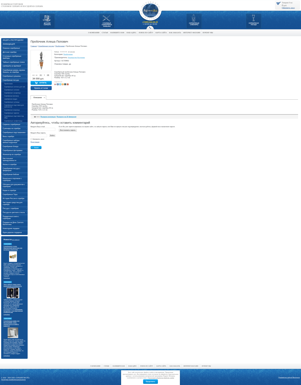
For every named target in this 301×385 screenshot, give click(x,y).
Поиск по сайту (146, 33)
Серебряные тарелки (11, 113)
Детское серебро (47, 24)
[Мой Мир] (65, 84)
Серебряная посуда (254, 24)
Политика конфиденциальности (13, 380)
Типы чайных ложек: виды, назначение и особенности (13, 285)
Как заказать (175, 33)
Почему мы (208, 33)
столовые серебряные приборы (107, 24)
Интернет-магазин (191, 33)
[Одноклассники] (62, 84)
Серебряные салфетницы (13, 121)
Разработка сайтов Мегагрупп (289, 377)
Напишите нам (117, 33)
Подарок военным (48, 117)
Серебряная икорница (12, 110)
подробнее (7, 278)
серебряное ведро (10, 99)
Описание (37, 97)
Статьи (105, 33)
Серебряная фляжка (11, 96)
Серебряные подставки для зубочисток (14, 106)
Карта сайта (161, 33)
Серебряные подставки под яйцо (14, 117)
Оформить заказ (288, 8)
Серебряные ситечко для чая (14, 87)
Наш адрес (131, 33)
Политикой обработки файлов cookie (161, 378)
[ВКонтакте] (58, 84)
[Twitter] (60, 84)
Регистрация (35, 142)
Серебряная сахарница (12, 93)
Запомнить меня (38, 139)
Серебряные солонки (11, 90)
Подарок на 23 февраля (66, 117)
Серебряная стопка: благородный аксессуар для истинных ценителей (13, 248)
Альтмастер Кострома (76, 57)
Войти (52, 135)
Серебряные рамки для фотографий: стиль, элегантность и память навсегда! (11, 323)
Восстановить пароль (67, 130)
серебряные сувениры (194, 24)
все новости (15, 239)
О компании (93, 33)
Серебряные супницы (11, 102)
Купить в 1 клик (41, 88)
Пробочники (68, 54)
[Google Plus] (67, 84)
